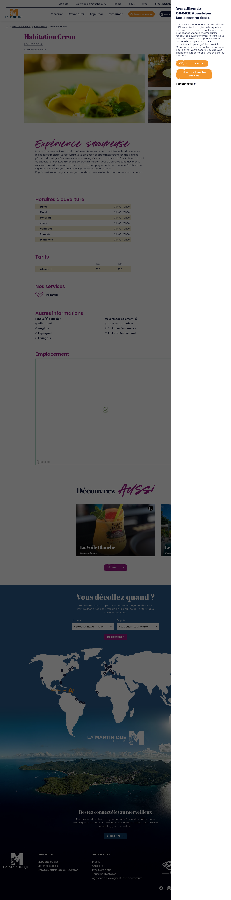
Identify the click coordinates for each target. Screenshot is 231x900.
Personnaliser (184, 84)
